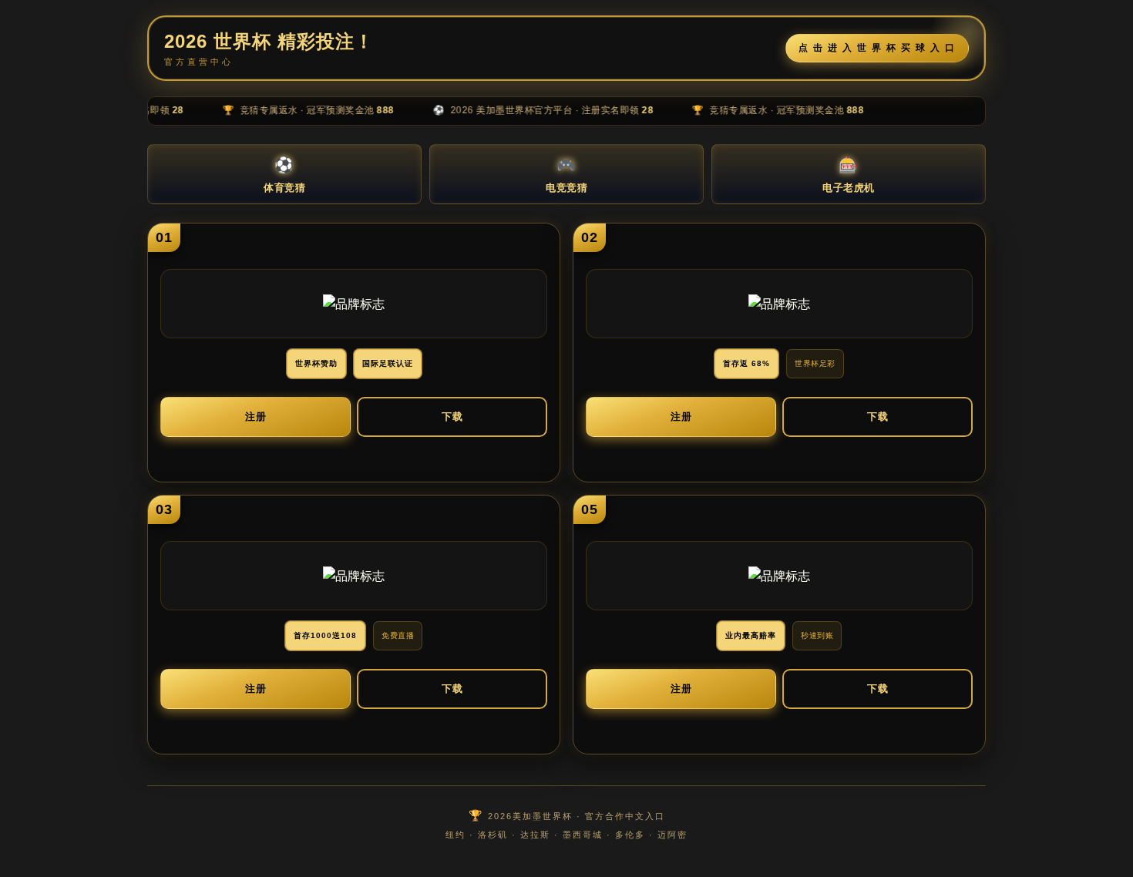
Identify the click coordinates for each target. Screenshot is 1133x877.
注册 (256, 416)
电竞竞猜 (566, 174)
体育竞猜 (284, 174)
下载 (452, 416)
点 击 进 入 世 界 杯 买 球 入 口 (877, 47)
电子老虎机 (848, 174)
